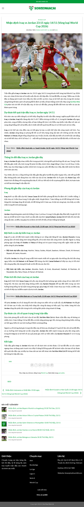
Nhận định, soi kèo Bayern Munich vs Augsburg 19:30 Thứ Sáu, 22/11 (34, 408)
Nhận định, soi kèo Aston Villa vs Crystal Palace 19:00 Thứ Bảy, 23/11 (34, 415)
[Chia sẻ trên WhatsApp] (32, 365)
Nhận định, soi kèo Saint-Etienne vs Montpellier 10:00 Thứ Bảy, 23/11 (34, 423)
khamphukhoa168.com (73, 473)
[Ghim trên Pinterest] (48, 365)
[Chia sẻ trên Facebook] (36, 365)
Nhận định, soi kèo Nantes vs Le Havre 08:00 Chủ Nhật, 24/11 (31, 430)
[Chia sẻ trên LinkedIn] (52, 365)
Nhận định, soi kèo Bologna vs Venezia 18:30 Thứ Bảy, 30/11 (30, 437)
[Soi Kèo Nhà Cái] (42, 8)
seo (56, 30)
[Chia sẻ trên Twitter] (40, 365)
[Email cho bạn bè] (44, 365)
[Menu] (3, 8)
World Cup (42, 19)
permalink (61, 373)
